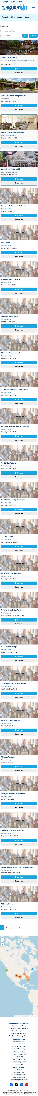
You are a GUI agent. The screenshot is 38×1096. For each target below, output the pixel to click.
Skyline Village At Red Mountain (12, 132)
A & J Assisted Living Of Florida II (13, 500)
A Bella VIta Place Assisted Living (13, 830)
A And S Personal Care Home (11, 720)
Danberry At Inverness (9, 57)
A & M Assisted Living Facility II (12, 610)
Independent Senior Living (19, 1033)
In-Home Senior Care (19, 1041)
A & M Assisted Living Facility (11, 573)
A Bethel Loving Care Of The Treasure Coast (17, 867)
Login (6, 2)
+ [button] (2, 937)
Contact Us (19, 1069)
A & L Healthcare (7, 536)
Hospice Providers (19, 1044)
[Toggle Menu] (33, 8)
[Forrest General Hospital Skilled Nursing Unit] (32, 968)
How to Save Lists (19, 1077)
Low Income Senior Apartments (19, 1036)
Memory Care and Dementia (19, 1028)
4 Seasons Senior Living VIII (11, 353)
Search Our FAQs (19, 1072)
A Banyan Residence (8, 757)
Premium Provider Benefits (19, 1054)
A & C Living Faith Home (9, 463)
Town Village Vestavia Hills (10, 169)
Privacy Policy (19, 1064)
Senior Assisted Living (19, 1026)
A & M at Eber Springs (9, 646)
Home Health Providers (19, 1046)
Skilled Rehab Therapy (19, 1049)
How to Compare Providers (19, 1080)
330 (19, 928)
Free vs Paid (19, 1057)
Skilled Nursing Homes (19, 1031)
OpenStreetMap (28, 1016)
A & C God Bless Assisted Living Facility (15, 426)
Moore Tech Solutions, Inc (27, 1094)
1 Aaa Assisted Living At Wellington (14, 206)
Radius (33, 36)
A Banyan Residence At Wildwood (13, 793)
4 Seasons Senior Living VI (10, 316)
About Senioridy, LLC (19, 1059)
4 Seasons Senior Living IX (10, 279)
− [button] (2, 940)
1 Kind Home (5, 242)
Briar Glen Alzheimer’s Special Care (13, 95)
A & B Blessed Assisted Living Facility (14, 389)
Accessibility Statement (17, 1092)
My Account (17, 2)
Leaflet (16, 1016)
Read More (19, 73)
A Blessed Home (7, 904)
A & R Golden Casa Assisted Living (13, 683)
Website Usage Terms (19, 1062)
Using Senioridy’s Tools (19, 1075)
